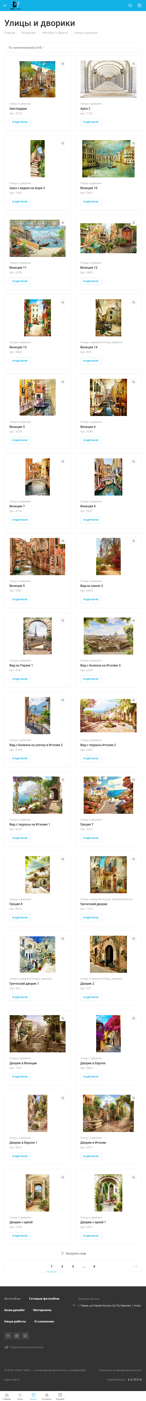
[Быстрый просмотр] (63, 63)
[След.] (133, 1266)
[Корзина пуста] (139, 5)
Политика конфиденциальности (120, 1370)
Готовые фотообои (44, 1298)
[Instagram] (16, 1335)
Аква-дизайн (14, 1310)
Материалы (42, 1310)
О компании (44, 1321)
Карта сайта (11, 1379)
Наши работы (15, 1321)
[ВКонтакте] (8, 1335)
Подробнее (20, 122)
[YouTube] (25, 1335)
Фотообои (12, 1298)
